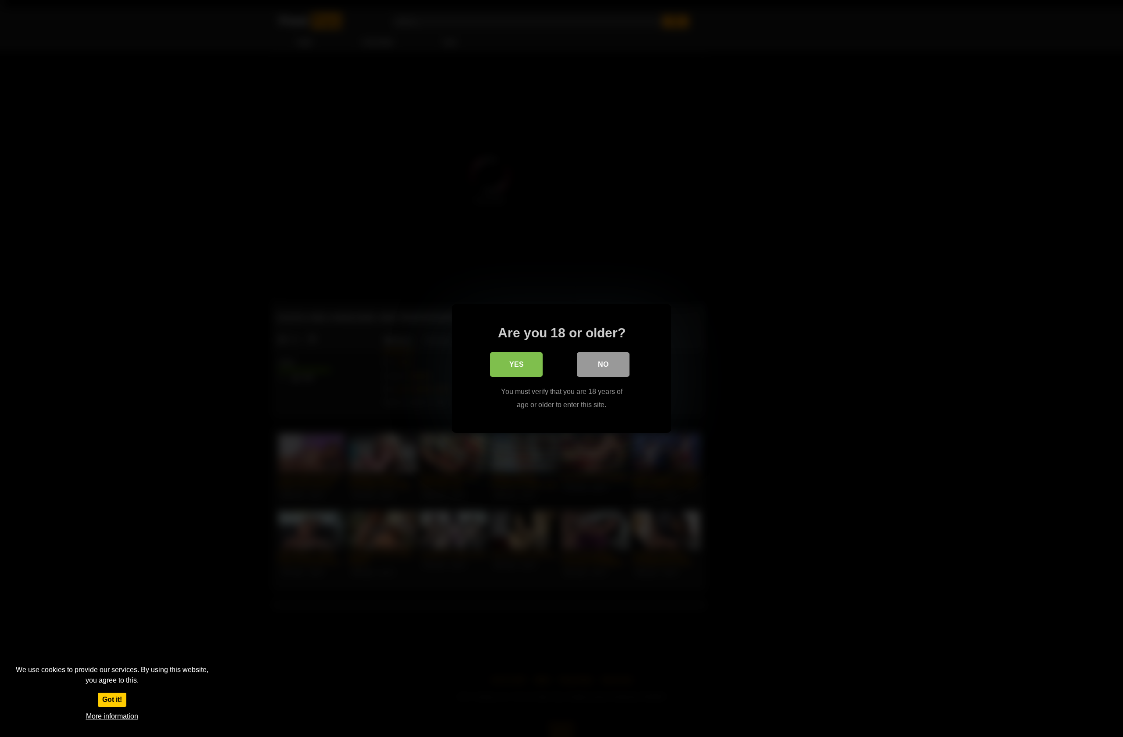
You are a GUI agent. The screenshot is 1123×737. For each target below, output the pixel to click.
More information (112, 716)
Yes (516, 364)
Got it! (112, 699)
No (603, 364)
